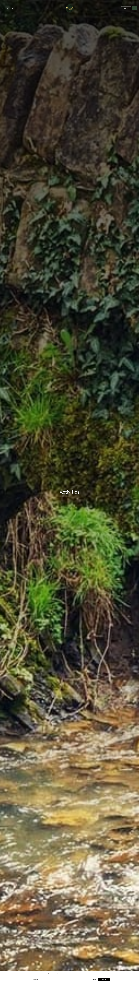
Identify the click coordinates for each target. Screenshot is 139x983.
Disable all (35, 979)
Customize (93, 979)
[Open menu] (134, 8)
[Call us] (3, 8)
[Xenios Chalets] (69, 8)
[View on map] (7, 8)
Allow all (104, 979)
